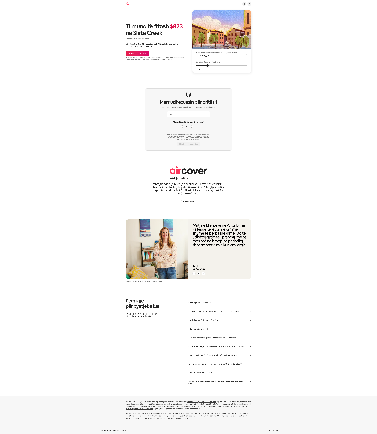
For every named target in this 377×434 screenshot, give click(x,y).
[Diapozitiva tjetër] (203, 273)
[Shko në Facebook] (269, 430)
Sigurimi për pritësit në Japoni (151, 404)
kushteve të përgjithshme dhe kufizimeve (201, 402)
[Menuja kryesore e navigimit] (249, 4)
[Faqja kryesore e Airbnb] (127, 4)
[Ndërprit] (198, 273)
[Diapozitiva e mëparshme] (194, 273)
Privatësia (116, 431)
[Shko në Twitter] (273, 430)
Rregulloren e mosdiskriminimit (186, 136)
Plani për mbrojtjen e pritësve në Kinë (139, 406)
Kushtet (123, 431)
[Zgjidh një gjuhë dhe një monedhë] (244, 4)
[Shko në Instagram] (277, 430)
